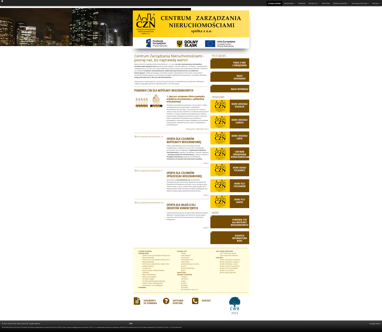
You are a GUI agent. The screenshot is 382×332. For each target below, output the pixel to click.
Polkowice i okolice (189, 289)
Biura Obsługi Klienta (190, 264)
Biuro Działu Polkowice (239, 169)
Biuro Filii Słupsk (239, 201)
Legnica (184, 277)
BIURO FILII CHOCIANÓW (229, 268)
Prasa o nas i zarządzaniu (239, 64)
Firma (183, 253)
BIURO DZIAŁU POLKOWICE (230, 266)
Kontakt (376, 3)
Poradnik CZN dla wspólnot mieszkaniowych (239, 222)
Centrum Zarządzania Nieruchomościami (241, 154)
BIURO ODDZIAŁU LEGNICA (229, 262)
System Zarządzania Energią (153, 281)
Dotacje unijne (148, 279)
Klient (183, 266)
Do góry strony (375, 324)
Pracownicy (186, 255)
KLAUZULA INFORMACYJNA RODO (239, 238)
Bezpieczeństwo (187, 268)
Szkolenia (185, 258)
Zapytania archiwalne (229, 255)
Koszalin (184, 279)
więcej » (206, 163)
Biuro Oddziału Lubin (239, 137)
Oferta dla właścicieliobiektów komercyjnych (182, 206)
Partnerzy (185, 262)
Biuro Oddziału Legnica (239, 121)
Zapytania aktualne (228, 253)
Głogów (184, 287)
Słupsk (184, 283)
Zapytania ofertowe (361, 3)
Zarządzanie (290, 3)
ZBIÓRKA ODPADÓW (341, 3)
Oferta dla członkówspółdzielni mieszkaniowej (184, 174)
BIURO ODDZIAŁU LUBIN (228, 264)
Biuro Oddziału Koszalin (239, 105)
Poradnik (301, 3)
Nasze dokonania (240, 77)
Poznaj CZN (313, 3)
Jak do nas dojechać (228, 272)
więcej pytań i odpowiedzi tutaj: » (197, 129)
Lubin (183, 281)
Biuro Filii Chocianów (239, 185)
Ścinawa (184, 285)
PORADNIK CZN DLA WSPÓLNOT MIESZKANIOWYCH (163, 90)
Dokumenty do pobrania (152, 285)
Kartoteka (326, 3)
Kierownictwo (187, 260)
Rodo (183, 270)
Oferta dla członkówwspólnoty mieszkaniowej (184, 140)
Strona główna (274, 3)
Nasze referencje (239, 89)
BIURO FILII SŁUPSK (227, 270)
